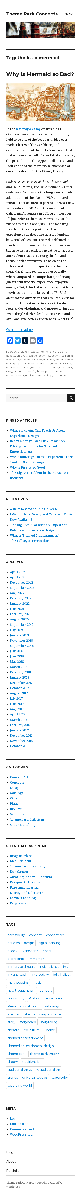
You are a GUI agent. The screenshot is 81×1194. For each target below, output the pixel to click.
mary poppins (18, 982)
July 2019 (16, 630)
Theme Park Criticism (52, 351)
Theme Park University (27, 866)
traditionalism (33, 375)
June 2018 (17, 656)
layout (20, 363)
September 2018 (22, 646)
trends (13, 1077)
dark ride (48, 359)
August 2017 (19, 693)
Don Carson (19, 871)
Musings (16, 793)
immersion (37, 959)
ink (65, 967)
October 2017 (19, 688)
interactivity (40, 974)
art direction (38, 355)
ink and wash (17, 974)
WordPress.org (21, 1134)
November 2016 (21, 741)
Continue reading (19, 329)
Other (14, 798)
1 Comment (61, 375)
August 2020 (19, 619)
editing (10, 363)
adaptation (13, 355)
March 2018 (19, 667)
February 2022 (20, 598)
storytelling (49, 1022)
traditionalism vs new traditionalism (34, 1069)
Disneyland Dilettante (26, 893)
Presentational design (44, 367)
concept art (55, 935)
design (59, 359)
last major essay (28, 129)
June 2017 (17, 704)
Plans (14, 803)
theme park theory (44, 1054)
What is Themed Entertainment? (34, 535)
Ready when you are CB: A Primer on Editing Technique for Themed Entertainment (37, 446)
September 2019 (22, 625)
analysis (25, 355)
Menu (69, 13)
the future (32, 1030)
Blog (9, 1152)
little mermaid (33, 363)
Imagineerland (21, 856)
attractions (53, 355)
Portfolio (12, 1171)
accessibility (16, 935)
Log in (15, 1118)
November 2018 (21, 640)
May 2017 (17, 709)
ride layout (65, 367)
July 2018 (16, 651)
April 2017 (17, 714)
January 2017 (19, 730)
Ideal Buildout (20, 861)
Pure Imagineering (24, 887)
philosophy (16, 998)
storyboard (28, 1022)
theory (13, 1062)
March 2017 (18, 720)
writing (47, 375)
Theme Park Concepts (32, 14)
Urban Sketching (22, 825)
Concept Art (19, 777)
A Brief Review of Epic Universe (34, 509)
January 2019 (19, 635)
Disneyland (30, 951)
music (46, 363)
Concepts (17, 782)
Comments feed (22, 1129)
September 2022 (22, 588)
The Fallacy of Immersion (29, 541)
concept (25, 359)
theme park (43, 371)
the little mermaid (24, 371)
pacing (26, 367)
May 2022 (17, 593)
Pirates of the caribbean (46, 998)
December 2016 (21, 735)
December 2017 (21, 683)
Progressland (20, 903)
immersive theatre (21, 967)
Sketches (17, 814)
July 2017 (16, 698)
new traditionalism (21, 990)
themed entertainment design (31, 1046)
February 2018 (20, 672)
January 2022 (20, 603)
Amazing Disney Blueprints (31, 877)
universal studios (34, 1077)
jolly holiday (62, 974)
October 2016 (19, 746)
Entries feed (19, 1124)
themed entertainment (25, 1038)
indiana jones (49, 967)
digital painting (49, 943)
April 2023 (18, 577)
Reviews (16, 809)
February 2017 (20, 725)
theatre (13, 1030)
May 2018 (17, 661)
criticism (37, 359)
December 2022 (21, 582)
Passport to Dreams (25, 882)
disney (69, 359)
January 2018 (19, 677)
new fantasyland (61, 363)
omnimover (13, 367)
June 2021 (17, 609)
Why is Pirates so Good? (28, 467)
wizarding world (20, 1085)
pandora (46, 990)
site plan (14, 1014)
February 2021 (20, 614)
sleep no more (50, 1014)
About (11, 1161)
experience (16, 959)
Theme (49, 1030)
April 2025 (18, 572)
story (9, 371)
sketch (30, 1014)
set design (52, 1006)
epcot (47, 951)
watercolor (60, 1077)
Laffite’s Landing (23, 898)
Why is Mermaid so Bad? (40, 74)
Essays (34, 351)
